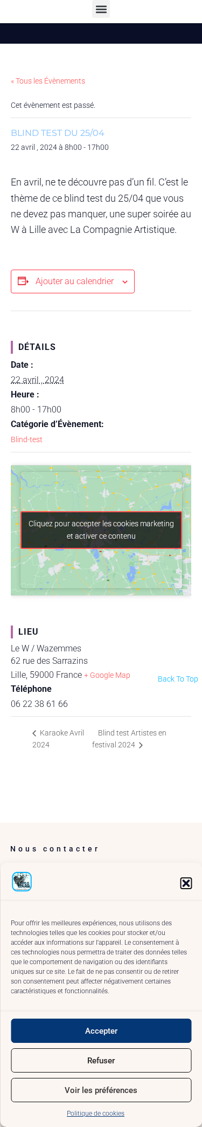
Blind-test (27, 439)
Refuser (101, 1061)
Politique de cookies (95, 1113)
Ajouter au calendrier (75, 281)
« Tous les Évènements (48, 81)
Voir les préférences (101, 1090)
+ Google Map (107, 675)
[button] (185, 883)
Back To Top (178, 679)
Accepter (101, 1031)
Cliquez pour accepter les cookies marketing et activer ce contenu (101, 529)
